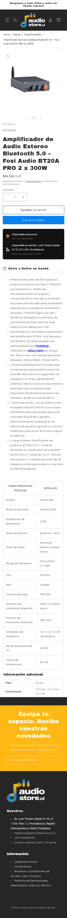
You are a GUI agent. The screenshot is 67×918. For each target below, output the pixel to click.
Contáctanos (22, 866)
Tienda (17, 34)
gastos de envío (33, 181)
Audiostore (26, 908)
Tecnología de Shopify (43, 908)
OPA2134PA (35, 350)
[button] (7, 20)
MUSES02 (42, 346)
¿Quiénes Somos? (26, 861)
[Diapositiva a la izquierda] (26, 118)
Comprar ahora (33, 220)
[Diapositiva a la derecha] (41, 118)
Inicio (6, 34)
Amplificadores (32, 34)
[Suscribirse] (56, 760)
